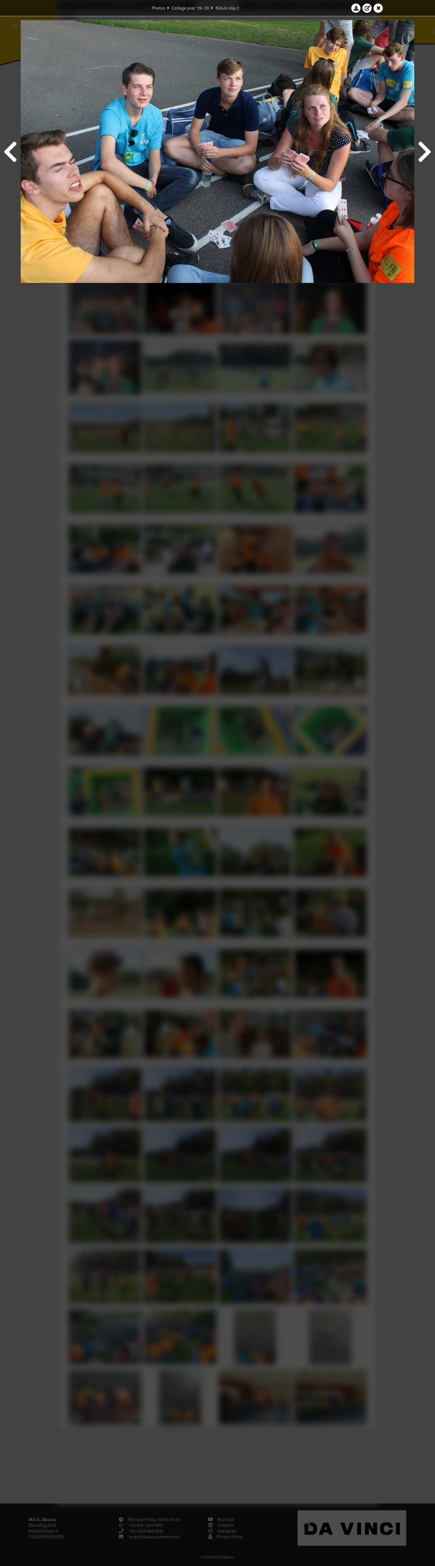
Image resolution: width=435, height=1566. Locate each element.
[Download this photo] (356, 8)
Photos (158, 8)
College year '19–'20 (190, 8)
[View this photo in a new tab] (367, 8)
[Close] (378, 8)
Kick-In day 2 (227, 8)
